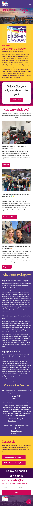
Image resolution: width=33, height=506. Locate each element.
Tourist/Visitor (12, 421)
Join (16, 492)
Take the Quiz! (17, 100)
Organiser (6, 267)
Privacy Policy (17, 505)
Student (6, 165)
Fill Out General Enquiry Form (14, 463)
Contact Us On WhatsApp (13, 457)
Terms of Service (7, 505)
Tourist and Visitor (9, 217)
